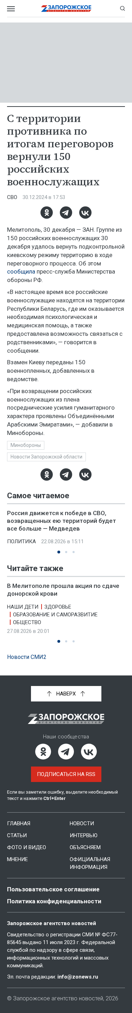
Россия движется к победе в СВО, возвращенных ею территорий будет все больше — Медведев (61, 520)
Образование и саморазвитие (55, 614)
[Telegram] (66, 212)
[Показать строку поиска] (122, 8)
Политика (21, 541)
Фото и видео (26, 847)
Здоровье (57, 607)
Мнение (17, 859)
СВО (12, 197)
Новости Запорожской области (46, 457)
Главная (18, 823)
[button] (58, 552)
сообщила (21, 271)
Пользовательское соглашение (53, 889)
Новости (82, 823)
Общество (27, 622)
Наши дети (22, 607)
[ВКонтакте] (85, 212)
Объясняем (85, 847)
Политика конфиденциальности (54, 901)
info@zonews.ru (77, 977)
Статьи (17, 835)
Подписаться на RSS (66, 774)
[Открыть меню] (11, 8)
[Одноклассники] (46, 212)
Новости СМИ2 (26, 657)
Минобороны (26, 445)
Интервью (84, 835)
